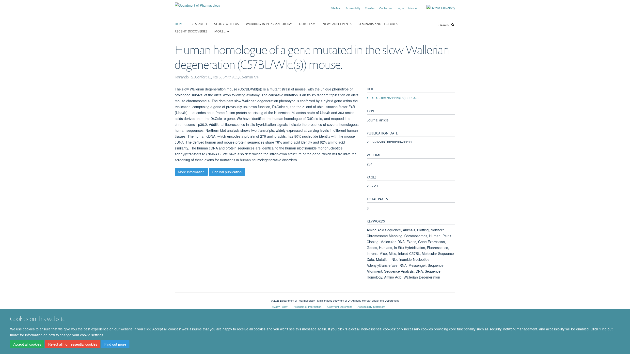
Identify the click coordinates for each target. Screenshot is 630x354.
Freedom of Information (307, 307)
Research (199, 23)
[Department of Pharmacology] (197, 3)
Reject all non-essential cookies (72, 344)
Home (179, 23)
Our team (307, 23)
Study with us (226, 23)
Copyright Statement (339, 307)
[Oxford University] (437, 8)
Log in (400, 8)
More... (220, 31)
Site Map (336, 8)
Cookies (370, 8)
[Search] (452, 24)
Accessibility (353, 8)
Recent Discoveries (191, 31)
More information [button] (191, 171)
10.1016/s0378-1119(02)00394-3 (393, 97)
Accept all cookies (27, 344)
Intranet (412, 8)
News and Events (337, 23)
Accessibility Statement (371, 307)
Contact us (385, 8)
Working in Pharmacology (269, 23)
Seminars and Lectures (378, 23)
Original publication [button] (227, 171)
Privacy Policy (279, 307)
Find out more (115, 344)
